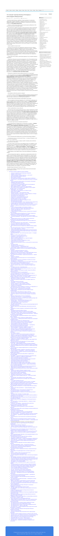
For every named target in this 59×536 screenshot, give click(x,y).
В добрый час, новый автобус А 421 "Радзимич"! (19, 197)
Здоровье (41, 22)
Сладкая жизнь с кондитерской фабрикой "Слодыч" (19, 338)
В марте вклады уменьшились (16, 210)
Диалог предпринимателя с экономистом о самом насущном (21, 186)
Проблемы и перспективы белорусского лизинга (19, 250)
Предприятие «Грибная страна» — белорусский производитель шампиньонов (24, 438)
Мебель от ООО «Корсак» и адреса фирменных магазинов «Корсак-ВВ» (23, 480)
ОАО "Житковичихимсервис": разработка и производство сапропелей (23, 349)
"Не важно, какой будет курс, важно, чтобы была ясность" (21, 209)
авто (16, 63)
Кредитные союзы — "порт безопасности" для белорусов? (20, 288)
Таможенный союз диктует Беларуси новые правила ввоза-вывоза (22, 208)
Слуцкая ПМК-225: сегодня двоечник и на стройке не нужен (21, 190)
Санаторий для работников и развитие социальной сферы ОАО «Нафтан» (23, 464)
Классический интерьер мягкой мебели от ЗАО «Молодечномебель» (22, 471)
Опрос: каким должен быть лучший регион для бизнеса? (20, 498)
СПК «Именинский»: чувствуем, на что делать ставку (20, 393)
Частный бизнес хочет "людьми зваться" (18, 195)
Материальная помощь (44, 27)
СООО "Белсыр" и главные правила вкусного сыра (19, 196)
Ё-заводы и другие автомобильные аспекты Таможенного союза (22, 202)
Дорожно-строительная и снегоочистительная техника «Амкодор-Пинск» (23, 515)
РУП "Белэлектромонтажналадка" (16, 200)
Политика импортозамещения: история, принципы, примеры (21, 322)
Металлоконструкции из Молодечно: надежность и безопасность (22, 326)
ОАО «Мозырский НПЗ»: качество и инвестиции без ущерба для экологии (23, 504)
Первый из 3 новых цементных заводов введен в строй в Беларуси (22, 335)
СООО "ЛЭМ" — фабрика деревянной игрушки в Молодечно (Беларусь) (23, 343)
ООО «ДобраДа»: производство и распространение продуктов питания (23, 456)
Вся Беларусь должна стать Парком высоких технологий (20, 224)
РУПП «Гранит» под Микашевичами (17, 410)
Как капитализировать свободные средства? (18, 176)
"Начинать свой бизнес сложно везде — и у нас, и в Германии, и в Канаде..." (24, 193)
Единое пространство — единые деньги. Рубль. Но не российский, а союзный (24, 203)
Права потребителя (43, 40)
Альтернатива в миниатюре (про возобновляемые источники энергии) (23, 215)
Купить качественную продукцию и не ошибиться (19, 357)
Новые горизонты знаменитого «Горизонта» (18, 424)
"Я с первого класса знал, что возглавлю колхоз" (19, 266)
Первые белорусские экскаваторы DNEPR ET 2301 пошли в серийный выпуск (24, 499)
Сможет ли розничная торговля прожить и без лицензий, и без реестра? (23, 181)
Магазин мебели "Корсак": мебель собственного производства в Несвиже (23, 312)
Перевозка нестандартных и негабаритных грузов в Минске (21, 356)
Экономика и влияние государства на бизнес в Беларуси (18, 171)
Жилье (41, 21)
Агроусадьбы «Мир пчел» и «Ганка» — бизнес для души (20, 517)
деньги (23, 87)
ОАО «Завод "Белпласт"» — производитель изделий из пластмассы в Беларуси (24, 413)
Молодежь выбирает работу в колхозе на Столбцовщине (20, 295)
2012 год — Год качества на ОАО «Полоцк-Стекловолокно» (21, 469)
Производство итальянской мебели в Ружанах (19, 310)
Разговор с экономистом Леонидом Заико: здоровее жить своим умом (23, 328)
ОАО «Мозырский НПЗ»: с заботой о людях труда (19, 505)
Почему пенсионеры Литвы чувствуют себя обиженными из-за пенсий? (23, 358)
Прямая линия (42, 42)
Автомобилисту (42, 19)
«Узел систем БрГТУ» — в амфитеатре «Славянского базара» (21, 327)
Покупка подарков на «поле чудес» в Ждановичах (19, 323)
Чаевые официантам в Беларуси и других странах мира (20, 361)
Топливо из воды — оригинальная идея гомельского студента (21, 299)
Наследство (42, 33)
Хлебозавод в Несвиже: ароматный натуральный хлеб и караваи (22, 311)
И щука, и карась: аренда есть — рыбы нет (18, 228)
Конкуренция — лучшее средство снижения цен (19, 235)
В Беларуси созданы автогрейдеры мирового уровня (20, 486)
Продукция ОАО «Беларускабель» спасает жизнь (19, 405)
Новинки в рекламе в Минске (16, 510)
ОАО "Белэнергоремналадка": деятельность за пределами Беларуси (22, 227)
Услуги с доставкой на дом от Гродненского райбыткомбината (21, 317)
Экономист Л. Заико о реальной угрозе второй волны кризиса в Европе (23, 292)
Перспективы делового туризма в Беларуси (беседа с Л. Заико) (21, 459)
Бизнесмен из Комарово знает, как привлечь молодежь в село (21, 412)
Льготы (41, 26)
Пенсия (41, 38)
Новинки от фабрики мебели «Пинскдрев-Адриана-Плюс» (21, 452)
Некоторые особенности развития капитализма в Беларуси (21, 284)
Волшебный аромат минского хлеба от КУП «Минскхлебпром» (21, 436)
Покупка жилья (42, 39)
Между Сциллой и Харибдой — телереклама (18, 185)
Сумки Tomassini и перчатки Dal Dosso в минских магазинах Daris (22, 321)
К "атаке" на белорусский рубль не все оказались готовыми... (21, 207)
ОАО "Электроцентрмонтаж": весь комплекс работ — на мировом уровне (23, 222)
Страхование (42, 46)
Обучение (41, 35)
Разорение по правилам (15, 256)
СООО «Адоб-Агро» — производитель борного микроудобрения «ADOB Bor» (24, 439)
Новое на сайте (38, 532)
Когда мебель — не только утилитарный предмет (19, 282)
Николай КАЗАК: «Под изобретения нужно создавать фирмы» (21, 377)
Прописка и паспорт (43, 41)
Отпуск (41, 36)
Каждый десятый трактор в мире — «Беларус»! (19, 373)
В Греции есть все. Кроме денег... (16, 285)
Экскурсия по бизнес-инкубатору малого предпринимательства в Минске (23, 445)
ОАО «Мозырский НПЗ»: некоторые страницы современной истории (22, 502)
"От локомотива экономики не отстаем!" (18, 183)
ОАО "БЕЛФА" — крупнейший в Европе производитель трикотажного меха (23, 355)
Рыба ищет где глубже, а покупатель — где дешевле (19, 251)
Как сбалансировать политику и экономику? (18, 198)
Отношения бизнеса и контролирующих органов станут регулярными (23, 184)
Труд (40, 48)
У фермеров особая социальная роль (17, 182)
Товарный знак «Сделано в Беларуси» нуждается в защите (21, 370)
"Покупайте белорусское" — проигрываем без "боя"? (20, 246)
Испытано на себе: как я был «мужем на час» (18, 234)
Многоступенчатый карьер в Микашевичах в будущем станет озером (22, 466)
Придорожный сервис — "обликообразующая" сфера (20, 192)
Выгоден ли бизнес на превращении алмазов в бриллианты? (21, 518)
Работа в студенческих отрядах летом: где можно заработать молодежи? (23, 362)
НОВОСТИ (41, 34)
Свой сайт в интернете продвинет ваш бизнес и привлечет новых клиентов (24, 513)
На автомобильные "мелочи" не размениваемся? (19, 272)
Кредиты (41, 25)
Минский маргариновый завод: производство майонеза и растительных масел (24, 457)
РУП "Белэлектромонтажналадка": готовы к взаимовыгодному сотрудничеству (24, 201)
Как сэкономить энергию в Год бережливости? (19, 453)
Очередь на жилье (43, 37)
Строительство (42, 47)
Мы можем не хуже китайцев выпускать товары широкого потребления (23, 178)
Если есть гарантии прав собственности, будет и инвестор (21, 291)
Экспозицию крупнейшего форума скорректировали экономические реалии (24, 229)
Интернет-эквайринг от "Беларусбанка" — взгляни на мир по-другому (23, 350)
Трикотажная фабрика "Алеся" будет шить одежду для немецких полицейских (24, 344)
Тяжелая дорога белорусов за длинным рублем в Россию (20, 359)
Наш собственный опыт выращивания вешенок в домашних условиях (23, 418)
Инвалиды (41, 24)
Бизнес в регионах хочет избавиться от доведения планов (21, 199)
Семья (41, 44)
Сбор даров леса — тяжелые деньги (17, 260)
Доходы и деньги (43, 20)
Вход (41, 533)
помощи (18, 73)
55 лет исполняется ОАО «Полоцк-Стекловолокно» (19, 468)
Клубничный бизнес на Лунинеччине (17, 241)
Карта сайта (43, 532)
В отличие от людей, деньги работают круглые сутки (20, 223)
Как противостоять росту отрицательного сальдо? (19, 194)
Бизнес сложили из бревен (15, 191)
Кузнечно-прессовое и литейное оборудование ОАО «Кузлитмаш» (22, 516)
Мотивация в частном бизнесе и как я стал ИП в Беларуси (21, 374)
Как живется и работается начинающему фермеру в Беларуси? (21, 329)
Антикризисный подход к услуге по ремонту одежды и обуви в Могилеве (23, 465)
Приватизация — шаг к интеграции (17, 189)
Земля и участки (42, 23)
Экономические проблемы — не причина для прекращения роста (22, 263)
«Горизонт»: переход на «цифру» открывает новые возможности (22, 425)
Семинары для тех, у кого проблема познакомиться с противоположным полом (24, 514)
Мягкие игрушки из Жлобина (16, 177)
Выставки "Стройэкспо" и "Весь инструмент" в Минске (20, 283)
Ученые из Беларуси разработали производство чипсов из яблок (22, 467)
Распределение (42, 43)
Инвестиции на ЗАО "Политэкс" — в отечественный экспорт (21, 296)
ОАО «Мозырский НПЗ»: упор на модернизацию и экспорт (21, 503)
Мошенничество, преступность (45, 30)
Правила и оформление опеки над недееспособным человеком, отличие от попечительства (46, 63)
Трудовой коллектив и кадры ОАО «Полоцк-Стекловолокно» (21, 470)
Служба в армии (42, 45)
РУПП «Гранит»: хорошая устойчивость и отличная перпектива (21, 411)
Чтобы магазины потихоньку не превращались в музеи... (20, 240)
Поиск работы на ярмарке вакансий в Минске (19, 437)
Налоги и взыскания (43, 32)
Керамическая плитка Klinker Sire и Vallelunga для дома (20, 320)
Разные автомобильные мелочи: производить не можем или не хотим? (23, 259)
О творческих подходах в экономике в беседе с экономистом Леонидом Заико (24, 458)
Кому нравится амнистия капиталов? (17, 281)
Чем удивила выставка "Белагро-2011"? (17, 245)
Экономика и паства (14, 244)
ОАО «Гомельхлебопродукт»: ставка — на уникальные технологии (22, 444)
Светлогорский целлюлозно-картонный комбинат (19, 360)
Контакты (34, 532)
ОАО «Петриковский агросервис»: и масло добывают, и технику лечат (23, 481)
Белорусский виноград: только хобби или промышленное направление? (23, 277)
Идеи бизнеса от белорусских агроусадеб (18, 278)
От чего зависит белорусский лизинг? (17, 380)
